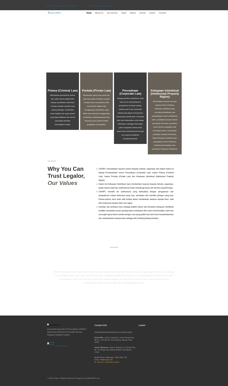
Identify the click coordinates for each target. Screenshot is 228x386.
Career (152, 13)
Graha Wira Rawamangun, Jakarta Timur (60, 6)
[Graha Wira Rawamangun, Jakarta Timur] (46, 3)
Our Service (112, 13)
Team (123, 13)
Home (89, 13)
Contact (162, 13)
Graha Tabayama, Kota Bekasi (101, 6)
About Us (99, 13)
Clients (133, 13)
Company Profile (60, 346)
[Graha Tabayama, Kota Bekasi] (91, 3)
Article (143, 13)
